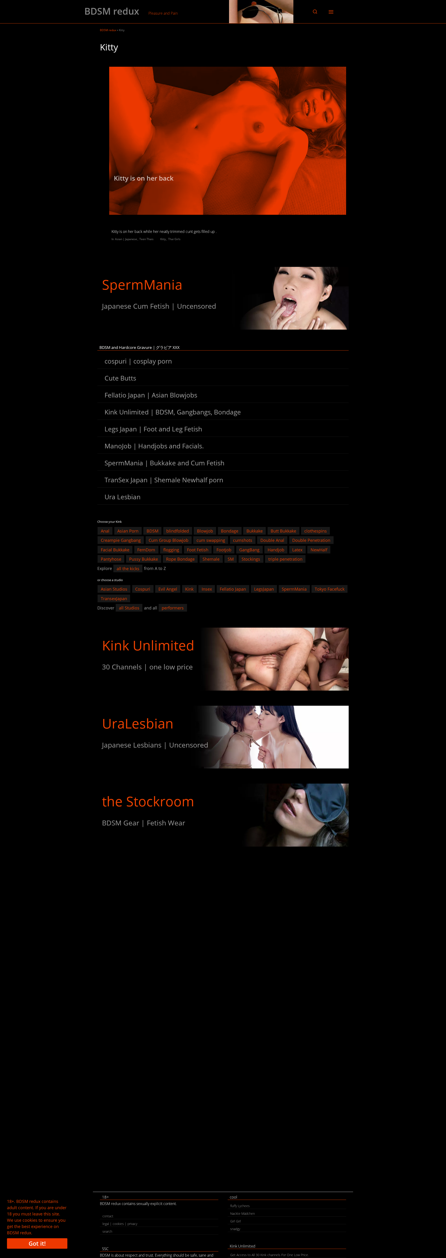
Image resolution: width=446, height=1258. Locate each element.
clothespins (315, 530)
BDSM (152, 530)
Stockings (251, 559)
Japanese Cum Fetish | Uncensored (159, 306)
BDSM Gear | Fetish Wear (143, 823)
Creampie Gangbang (121, 540)
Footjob (223, 549)
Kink (189, 589)
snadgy (235, 1229)
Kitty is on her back (144, 178)
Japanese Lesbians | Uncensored (155, 745)
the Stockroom (148, 801)
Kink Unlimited (148, 645)
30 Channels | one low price (147, 667)
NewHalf (319, 549)
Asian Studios (114, 589)
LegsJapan (264, 589)
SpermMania (142, 284)
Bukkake (254, 530)
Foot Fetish (197, 549)
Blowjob (205, 530)
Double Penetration (311, 540)
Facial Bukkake (115, 549)
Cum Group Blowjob (168, 540)
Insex (207, 589)
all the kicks (128, 568)
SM (231, 559)
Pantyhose (111, 559)
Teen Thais (146, 239)
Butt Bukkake (283, 530)
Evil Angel (167, 589)
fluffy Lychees (240, 1206)
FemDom (146, 549)
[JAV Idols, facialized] (223, 298)
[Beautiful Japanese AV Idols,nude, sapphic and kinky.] (223, 737)
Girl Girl (235, 1221)
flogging (171, 549)
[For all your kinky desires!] (223, 815)
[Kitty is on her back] (227, 141)
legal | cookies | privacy (119, 1224)
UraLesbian (138, 723)
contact (107, 1216)
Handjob (276, 549)
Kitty (163, 239)
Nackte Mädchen (242, 1213)
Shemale (211, 559)
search (107, 1231)
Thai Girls (174, 239)
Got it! (37, 1243)
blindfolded (177, 530)
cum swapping (211, 540)
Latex (297, 549)
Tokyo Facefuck (329, 589)
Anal (105, 530)
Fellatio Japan (233, 589)
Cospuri (142, 589)
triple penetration (285, 559)
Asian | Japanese (126, 239)
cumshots (242, 540)
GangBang (249, 549)
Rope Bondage (180, 559)
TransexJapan (114, 598)
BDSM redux (111, 11)
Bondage (229, 530)
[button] (315, 11)
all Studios (129, 608)
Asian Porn (127, 530)
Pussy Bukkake (143, 559)
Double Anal (272, 540)
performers (173, 608)
